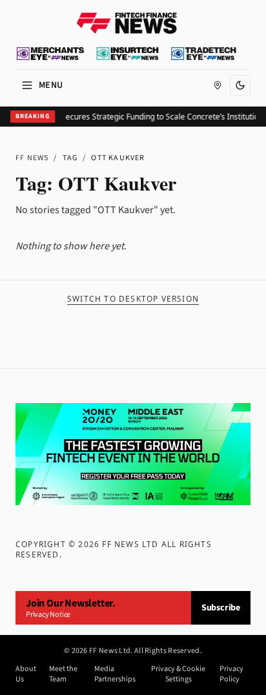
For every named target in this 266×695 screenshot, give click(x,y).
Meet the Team (63, 674)
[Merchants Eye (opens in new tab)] (50, 53)
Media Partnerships (115, 674)
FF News (31, 157)
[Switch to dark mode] (240, 85)
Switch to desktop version (133, 299)
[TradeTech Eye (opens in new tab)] (204, 53)
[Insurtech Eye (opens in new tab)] (127, 53)
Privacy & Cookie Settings (178, 674)
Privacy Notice (48, 614)
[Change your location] (217, 85)
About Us (25, 674)
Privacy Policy (231, 674)
